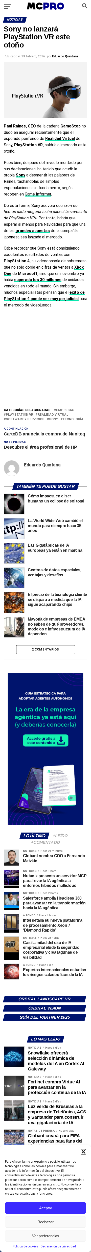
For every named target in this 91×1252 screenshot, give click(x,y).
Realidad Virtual (53, 414)
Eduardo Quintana (65, 56)
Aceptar (45, 1208)
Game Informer (38, 194)
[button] (83, 1151)
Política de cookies (25, 1246)
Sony (53, 419)
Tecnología (72, 419)
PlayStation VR (19, 414)
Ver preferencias (45, 1236)
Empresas (65, 410)
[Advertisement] (45, 359)
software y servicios (25, 419)
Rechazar (45, 1222)
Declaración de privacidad (58, 1246)
